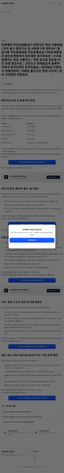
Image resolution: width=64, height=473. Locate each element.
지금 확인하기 (32, 240)
